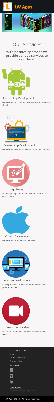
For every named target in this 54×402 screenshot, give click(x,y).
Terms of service (17, 357)
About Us (14, 354)
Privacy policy (16, 361)
